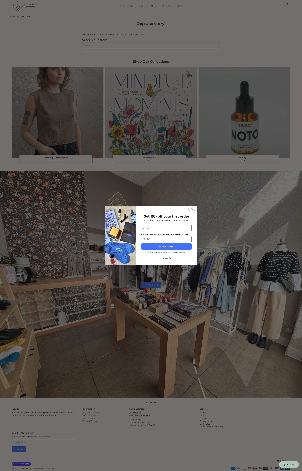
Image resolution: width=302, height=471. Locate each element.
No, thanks (166, 258)
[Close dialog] (192, 209)
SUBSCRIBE (166, 246)
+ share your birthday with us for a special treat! (165, 234)
